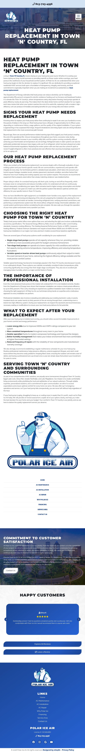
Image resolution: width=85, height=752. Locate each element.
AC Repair (42, 495)
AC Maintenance (42, 485)
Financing (42, 504)
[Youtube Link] (51, 742)
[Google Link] (45, 742)
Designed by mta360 (51, 750)
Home (42, 480)
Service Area (42, 509)
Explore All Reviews (43, 644)
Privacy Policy (68, 750)
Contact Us (42, 514)
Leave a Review (43, 652)
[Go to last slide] (6, 619)
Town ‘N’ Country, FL (17, 76)
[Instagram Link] (39, 742)
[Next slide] (79, 619)
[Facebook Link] (34, 742)
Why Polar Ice (42, 500)
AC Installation (42, 490)
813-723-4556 (44, 3)
